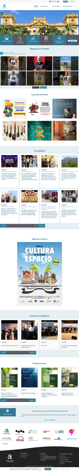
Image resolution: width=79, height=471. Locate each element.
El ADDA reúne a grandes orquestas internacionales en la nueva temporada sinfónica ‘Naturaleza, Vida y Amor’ (9, 176)
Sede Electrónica (67, 6)
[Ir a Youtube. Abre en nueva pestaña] (58, 1)
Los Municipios (56, 6)
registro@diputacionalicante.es (49, 456)
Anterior (3, 225)
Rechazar (55, 469)
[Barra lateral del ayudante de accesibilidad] (1, 13)
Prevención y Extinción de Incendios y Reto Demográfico (48, 208)
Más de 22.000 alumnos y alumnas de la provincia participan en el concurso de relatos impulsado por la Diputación (9, 211)
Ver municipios (49, 420)
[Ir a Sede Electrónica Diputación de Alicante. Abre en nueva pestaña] (6, 40)
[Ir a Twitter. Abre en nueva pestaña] (53, 1)
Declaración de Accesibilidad (66, 461)
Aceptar (47, 469)
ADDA (2, 171)
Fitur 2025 (44, 345)
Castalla (63, 206)
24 (15, 400)
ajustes (40, 469)
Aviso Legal (62, 455)
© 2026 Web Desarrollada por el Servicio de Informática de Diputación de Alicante (39, 466)
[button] (75, 6)
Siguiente (41, 225)
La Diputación (44, 6)
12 (28, 225)
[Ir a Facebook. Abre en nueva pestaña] (50, 1)
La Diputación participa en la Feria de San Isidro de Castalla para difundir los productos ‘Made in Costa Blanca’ (69, 213)
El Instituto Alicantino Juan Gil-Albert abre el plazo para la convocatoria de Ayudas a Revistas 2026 (29, 212)
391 (36, 225)
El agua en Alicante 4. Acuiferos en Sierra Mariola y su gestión (49, 395)
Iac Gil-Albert (28, 206)
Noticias (10, 171)
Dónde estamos (7, 414)
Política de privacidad (64, 457)
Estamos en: (24, 453)
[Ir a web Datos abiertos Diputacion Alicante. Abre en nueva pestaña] (72, 40)
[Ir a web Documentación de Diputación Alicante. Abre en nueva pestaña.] (33, 40)
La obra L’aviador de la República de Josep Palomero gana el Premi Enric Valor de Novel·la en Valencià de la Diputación (48, 176)
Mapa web (62, 463)
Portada (15, 171)
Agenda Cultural (39, 239)
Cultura (6, 171)
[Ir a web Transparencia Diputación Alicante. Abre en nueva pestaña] (19, 40)
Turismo (32, 171)
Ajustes (63, 469)
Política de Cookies (64, 459)
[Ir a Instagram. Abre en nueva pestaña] (55, 1)
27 (26, 400)
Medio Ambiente (65, 171)
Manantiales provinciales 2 (28, 393)
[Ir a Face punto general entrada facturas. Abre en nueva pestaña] (46, 40)
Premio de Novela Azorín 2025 (9, 345)
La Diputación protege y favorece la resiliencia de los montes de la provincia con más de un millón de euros (69, 176)
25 (19, 400)
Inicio (36, 6)
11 (24, 225)
